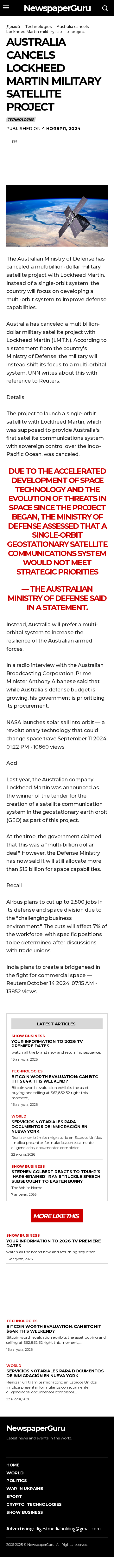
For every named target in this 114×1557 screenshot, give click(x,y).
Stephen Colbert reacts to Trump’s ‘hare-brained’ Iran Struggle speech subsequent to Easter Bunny (55, 1176)
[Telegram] (56, 156)
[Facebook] (12, 156)
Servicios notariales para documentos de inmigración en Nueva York (49, 1126)
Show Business (28, 1036)
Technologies (38, 26)
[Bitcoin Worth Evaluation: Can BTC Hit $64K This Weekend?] (57, 1290)
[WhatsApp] (41, 156)
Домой (13, 26)
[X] (27, 156)
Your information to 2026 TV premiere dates (47, 1044)
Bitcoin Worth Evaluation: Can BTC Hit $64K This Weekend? (54, 1079)
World (18, 1116)
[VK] (71, 156)
